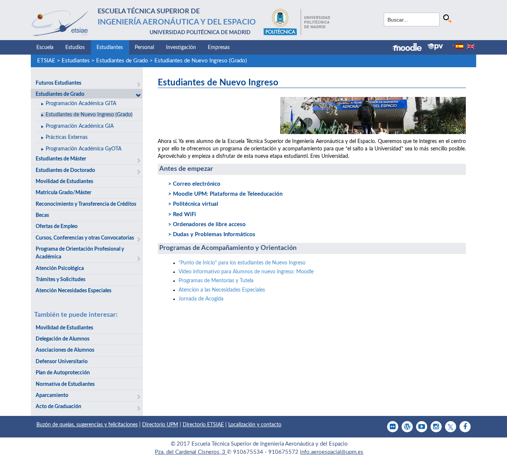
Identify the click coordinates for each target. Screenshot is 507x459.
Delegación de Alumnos (62, 339)
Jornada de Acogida (201, 299)
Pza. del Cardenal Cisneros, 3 (191, 452)
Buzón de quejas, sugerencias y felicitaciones (87, 424)
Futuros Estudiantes (58, 83)
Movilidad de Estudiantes (64, 181)
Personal (144, 47)
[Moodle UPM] (410, 48)
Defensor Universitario (62, 361)
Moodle (246, 271)
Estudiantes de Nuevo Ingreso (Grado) (200, 61)
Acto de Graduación (58, 406)
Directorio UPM (160, 424)
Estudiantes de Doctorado (65, 170)
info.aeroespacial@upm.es (331, 452)
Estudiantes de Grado (122, 61)
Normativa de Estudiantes (65, 384)
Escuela (44, 47)
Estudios (75, 47)
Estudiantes (110, 47)
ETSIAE (46, 61)
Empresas (219, 47)
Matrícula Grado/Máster (63, 192)
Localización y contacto (254, 424)
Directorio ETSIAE (203, 424)
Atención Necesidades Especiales (73, 290)
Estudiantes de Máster (61, 159)
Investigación (181, 47)
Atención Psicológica (60, 268)
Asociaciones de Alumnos (65, 350)
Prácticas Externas (67, 137)
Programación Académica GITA (81, 103)
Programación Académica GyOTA (83, 149)
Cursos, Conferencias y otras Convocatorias (85, 238)
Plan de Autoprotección (63, 372)
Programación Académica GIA (80, 126)
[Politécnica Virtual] (435, 46)
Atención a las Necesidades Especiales (222, 290)
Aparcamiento (52, 395)
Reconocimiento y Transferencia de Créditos (86, 204)
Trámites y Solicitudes (60, 279)
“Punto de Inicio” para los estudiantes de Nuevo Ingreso (242, 263)
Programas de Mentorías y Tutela (216, 280)
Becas (42, 215)
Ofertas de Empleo (57, 226)
